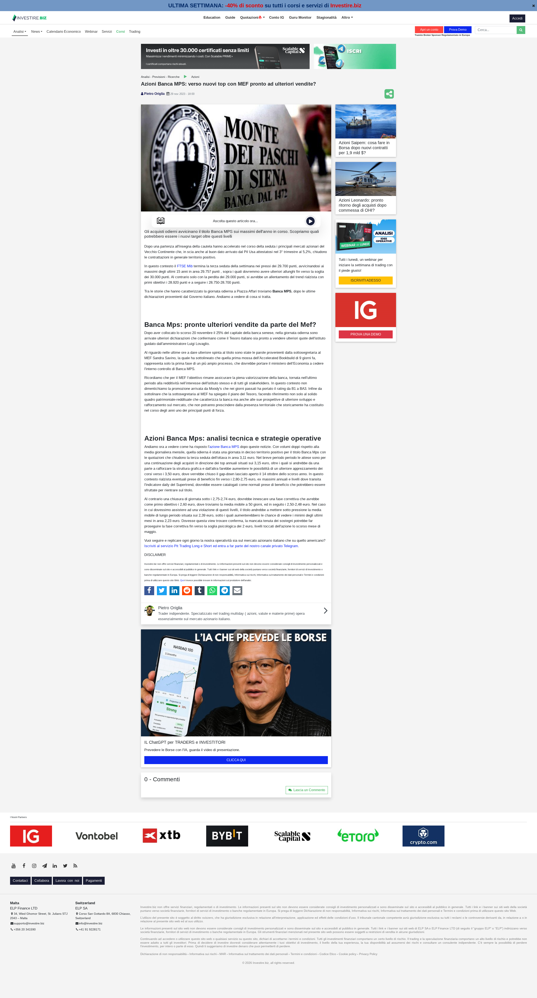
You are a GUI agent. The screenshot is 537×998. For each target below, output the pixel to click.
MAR (222, 954)
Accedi (517, 18)
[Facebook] (149, 590)
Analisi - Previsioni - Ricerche (160, 76)
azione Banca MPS (224, 447)
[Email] (237, 590)
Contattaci (20, 880)
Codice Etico (327, 954)
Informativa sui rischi (203, 954)
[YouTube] (13, 866)
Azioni (195, 76)
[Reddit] (187, 590)
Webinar (91, 31)
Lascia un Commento (309, 790)
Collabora (41, 880)
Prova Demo (458, 29)
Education (211, 17)
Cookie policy (347, 954)
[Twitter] (162, 590)
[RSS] (75, 866)
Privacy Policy (368, 954)
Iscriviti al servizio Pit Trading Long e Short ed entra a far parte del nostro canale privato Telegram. (221, 546)
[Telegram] (225, 590)
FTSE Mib (185, 266)
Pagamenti (94, 880)
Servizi (107, 31)
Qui (182, 580)
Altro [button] (346, 17)
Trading (134, 31)
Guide (230, 17)
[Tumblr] (200, 590)
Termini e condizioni (304, 954)
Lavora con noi (67, 880)
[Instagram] (34, 866)
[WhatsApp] (212, 590)
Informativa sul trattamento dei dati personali (258, 954)
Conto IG (276, 17)
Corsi (120, 31)
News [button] (36, 31)
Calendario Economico (64, 31)
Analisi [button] (19, 31)
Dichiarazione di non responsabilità (163, 954)
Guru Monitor (300, 17)
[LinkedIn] (174, 590)
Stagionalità (326, 17)
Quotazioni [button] (249, 17)
